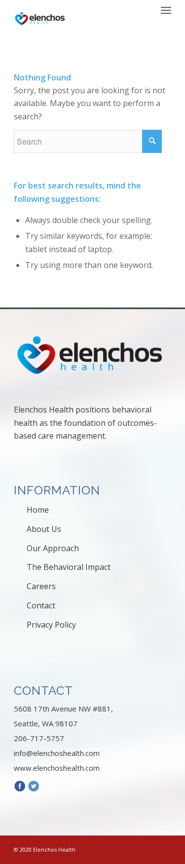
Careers (41, 586)
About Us (44, 529)
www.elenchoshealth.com (57, 768)
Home (38, 509)
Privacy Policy (51, 624)
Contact (41, 605)
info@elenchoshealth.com (57, 753)
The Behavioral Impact (69, 567)
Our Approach (53, 548)
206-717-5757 (39, 738)
